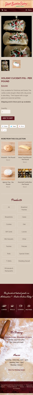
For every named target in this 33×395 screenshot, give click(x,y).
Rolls (9, 254)
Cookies (9, 224)
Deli (24, 224)
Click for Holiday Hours (16, 370)
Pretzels (24, 246)
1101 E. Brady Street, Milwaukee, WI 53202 (16, 337)
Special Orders (24, 254)
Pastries (8, 246)
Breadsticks (9, 217)
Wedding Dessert (24, 261)
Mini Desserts (8, 239)
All (9, 207)
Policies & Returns (12, 386)
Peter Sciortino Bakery (17, 385)
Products (16, 200)
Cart (5, 10)
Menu (30, 10)
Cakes (24, 217)
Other (24, 239)
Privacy (22, 386)
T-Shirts (8, 261)
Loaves (24, 232)
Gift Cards (8, 232)
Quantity (4, 108)
